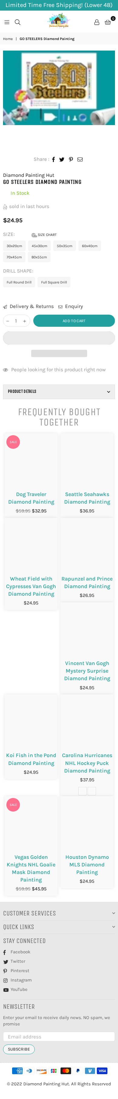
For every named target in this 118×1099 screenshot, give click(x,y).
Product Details (22, 391)
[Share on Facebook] (53, 159)
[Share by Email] (80, 159)
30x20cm (14, 246)
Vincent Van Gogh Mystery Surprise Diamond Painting (87, 671)
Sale (13, 442)
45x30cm (39, 246)
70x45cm (14, 257)
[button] (59, 338)
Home (8, 39)
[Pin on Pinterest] (71, 159)
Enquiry (73, 306)
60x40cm (89, 246)
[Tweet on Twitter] (62, 159)
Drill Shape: (18, 271)
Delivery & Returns (31, 306)
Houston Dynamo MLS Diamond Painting (87, 865)
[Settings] (97, 21)
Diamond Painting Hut (28, 175)
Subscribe (19, 1049)
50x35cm (64, 246)
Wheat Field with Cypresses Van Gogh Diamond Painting (31, 586)
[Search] (17, 21)
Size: (30, 234)
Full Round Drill (19, 282)
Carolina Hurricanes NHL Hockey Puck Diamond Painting (87, 763)
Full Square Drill (54, 282)
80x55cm (39, 257)
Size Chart (47, 235)
